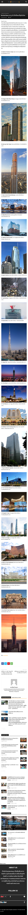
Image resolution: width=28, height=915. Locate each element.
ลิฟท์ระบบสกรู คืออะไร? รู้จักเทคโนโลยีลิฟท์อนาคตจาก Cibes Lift (16, 850)
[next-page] (4, 729)
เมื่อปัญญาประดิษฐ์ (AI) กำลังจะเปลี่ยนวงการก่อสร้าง (21, 672)
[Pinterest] (8, 663)
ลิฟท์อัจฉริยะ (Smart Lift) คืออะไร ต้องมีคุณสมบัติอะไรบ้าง (11, 826)
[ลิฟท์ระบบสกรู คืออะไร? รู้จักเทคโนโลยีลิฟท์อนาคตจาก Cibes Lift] (4, 851)
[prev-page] (2, 729)
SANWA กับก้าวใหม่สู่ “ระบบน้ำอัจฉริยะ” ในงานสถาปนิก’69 (9, 765)
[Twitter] (5, 663)
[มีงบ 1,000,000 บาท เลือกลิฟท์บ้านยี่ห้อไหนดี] (4, 834)
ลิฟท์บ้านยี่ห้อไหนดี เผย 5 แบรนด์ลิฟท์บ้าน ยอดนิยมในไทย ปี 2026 (16, 855)
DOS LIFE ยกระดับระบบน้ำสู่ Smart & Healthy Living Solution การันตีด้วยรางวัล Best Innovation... (10, 759)
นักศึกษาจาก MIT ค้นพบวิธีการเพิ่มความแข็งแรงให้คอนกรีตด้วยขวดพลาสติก (7, 673)
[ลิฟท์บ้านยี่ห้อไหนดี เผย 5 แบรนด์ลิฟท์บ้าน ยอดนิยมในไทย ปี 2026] (4, 856)
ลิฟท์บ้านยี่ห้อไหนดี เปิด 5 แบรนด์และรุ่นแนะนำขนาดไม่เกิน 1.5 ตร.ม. (16, 838)
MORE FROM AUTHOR (16, 697)
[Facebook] (2, 663)
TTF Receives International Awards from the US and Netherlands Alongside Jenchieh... (9, 752)
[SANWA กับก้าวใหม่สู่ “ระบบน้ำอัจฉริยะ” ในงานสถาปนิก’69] (23, 766)
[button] (2, 2)
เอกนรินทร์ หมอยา (14, 687)
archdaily (6, 655)
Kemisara (9, 780)
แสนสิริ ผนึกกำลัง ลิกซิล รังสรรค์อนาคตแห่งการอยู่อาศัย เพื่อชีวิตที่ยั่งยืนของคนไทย (9, 745)
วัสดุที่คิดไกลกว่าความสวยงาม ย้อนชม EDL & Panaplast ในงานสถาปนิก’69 (9, 739)
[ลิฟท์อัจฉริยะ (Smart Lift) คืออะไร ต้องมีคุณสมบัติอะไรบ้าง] (14, 823)
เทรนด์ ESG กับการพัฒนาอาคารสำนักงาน (15, 712)
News (2, 704)
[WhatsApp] (11, 663)
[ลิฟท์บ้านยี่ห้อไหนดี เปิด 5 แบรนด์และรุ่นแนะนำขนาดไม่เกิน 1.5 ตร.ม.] (4, 839)
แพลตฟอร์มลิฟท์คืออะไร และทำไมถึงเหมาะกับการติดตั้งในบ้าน (17, 844)
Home (2, 4)
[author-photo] (14, 685)
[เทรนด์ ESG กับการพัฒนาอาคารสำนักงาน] (4, 713)
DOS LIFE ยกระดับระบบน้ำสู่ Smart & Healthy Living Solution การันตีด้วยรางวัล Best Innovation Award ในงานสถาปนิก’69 (16, 800)
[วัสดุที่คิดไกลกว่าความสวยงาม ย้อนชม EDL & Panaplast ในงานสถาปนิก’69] (23, 740)
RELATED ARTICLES (6, 697)
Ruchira (8, 787)
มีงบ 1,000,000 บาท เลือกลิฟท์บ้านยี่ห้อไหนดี (16, 832)
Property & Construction (8, 4)
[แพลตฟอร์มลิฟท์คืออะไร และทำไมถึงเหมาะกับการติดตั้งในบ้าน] (4, 845)
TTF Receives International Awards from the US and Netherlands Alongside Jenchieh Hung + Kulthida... (17, 792)
